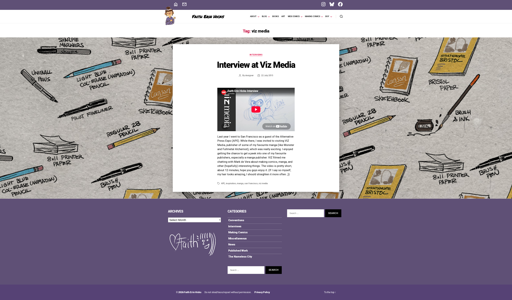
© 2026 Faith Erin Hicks (188, 292)
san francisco (251, 183)
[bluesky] (329, 5)
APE (223, 183)
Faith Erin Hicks (208, 16)
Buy (327, 16)
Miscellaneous (237, 238)
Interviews (256, 55)
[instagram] (321, 5)
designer (249, 75)
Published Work (238, 250)
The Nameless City (240, 256)
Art (283, 16)
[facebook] (338, 5)
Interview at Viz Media (256, 65)
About (253, 16)
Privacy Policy (262, 292)
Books (275, 16)
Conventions (236, 220)
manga (240, 183)
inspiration (231, 183)
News (231, 244)
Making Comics (312, 16)
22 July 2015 (267, 75)
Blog (264, 16)
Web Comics (294, 16)
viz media (263, 183)
